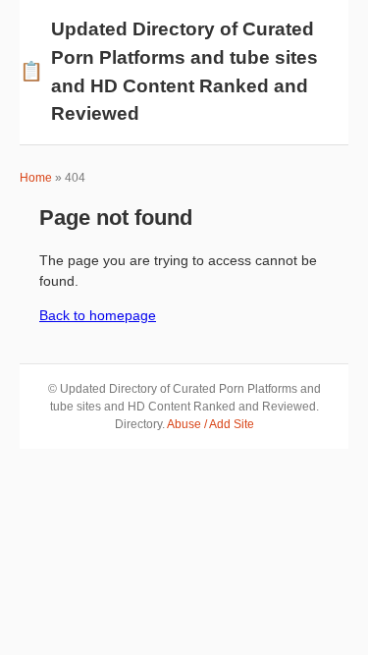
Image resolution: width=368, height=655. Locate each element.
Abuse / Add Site (210, 424)
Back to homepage (97, 315)
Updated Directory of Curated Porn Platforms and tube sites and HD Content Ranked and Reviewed (169, 71)
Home (36, 178)
